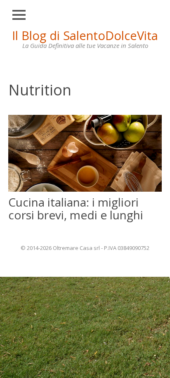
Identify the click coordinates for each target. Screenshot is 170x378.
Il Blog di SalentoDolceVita (85, 35)
